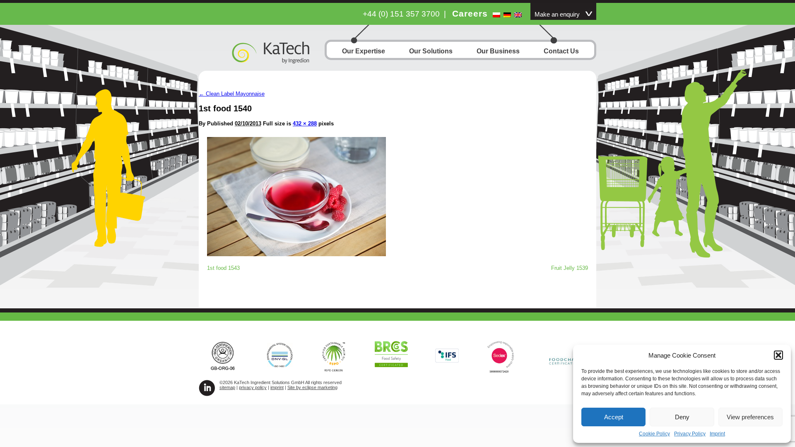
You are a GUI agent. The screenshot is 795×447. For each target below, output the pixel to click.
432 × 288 (305, 123)
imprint (277, 387)
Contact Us (561, 51)
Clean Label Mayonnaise (232, 94)
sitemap (227, 387)
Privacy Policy (690, 434)
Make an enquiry (557, 14)
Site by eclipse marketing (312, 387)
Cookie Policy (654, 434)
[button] (778, 355)
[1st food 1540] (296, 253)
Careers (470, 13)
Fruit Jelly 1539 (569, 268)
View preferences (750, 417)
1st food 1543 (223, 268)
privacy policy (253, 387)
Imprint (717, 434)
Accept (613, 417)
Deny (682, 417)
